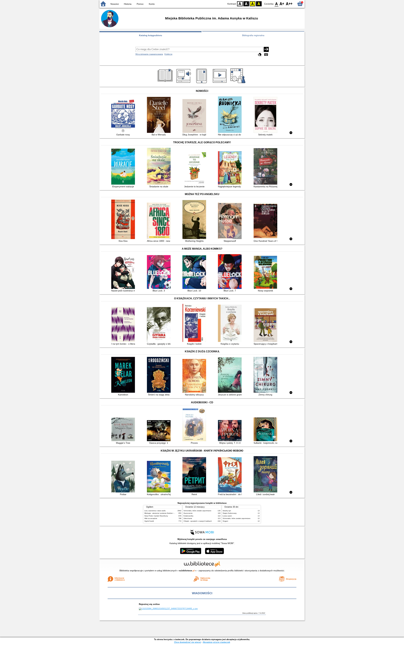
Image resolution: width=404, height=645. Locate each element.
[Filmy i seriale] (220, 83)
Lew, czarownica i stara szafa (155, 511)
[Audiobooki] (183, 83)
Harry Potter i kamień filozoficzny (156, 516)
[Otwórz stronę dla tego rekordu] (124, 116)
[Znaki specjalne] (266, 54)
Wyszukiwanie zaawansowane (149, 54)
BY (259, 3)
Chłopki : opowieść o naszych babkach (198, 521)
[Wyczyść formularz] (259, 54)
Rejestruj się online (149, 604)
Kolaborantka (188, 516)
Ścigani (225, 521)
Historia (127, 4)
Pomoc (140, 4)
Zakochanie (188, 518)
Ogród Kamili (149, 521)
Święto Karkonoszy (230, 513)
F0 (276, 3)
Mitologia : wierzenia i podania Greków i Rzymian (162, 513)
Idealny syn (227, 511)
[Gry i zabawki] (238, 83)
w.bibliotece (187, 570)
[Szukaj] (266, 49)
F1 (281, 3)
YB (252, 3)
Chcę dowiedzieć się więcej (187, 642)
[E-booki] (202, 83)
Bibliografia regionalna (253, 35)
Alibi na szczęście (150, 518)
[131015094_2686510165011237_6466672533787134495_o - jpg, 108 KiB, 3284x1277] (168, 608)
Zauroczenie (188, 513)
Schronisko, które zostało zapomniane (197, 511)
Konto (152, 4)
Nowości (114, 4)
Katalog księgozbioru (150, 35)
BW (246, 3)
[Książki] (165, 83)
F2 (289, 3)
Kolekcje (168, 54)
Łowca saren (227, 516)
